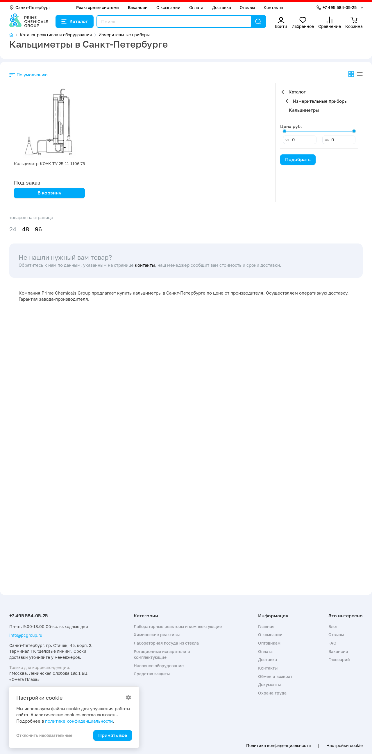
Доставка (221, 7)
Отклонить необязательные (44, 735)
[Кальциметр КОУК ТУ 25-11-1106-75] (49, 123)
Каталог (78, 21)
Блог (332, 626)
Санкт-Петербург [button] (32, 7)
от (287, 139)
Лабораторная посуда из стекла (166, 643)
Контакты (273, 7)
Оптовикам (269, 643)
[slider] (284, 131)
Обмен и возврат (275, 676)
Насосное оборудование (159, 665)
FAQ (332, 643)
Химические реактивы (157, 634)
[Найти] (258, 21)
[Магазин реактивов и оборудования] (14, 35)
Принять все (112, 735)
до (327, 139)
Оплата (196, 7)
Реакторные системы (97, 7)
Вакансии (138, 7)
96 (38, 229)
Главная (266, 626)
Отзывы (247, 7)
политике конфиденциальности (79, 721)
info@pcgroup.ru (25, 635)
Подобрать (298, 159)
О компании (168, 7)
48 (25, 229)
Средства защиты (152, 673)
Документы (269, 684)
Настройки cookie (344, 745)
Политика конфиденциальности (278, 745)
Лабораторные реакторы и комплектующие (178, 626)
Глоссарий (339, 659)
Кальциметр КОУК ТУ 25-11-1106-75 (49, 163)
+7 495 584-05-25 (340, 7)
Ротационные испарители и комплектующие (162, 654)
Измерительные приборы (320, 101)
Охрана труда (272, 692)
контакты (145, 265)
